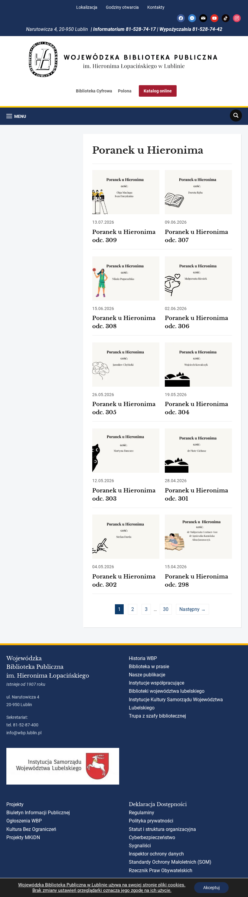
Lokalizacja (86, 7)
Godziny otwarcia (122, 7)
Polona (125, 90)
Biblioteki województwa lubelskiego (166, 691)
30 (165, 609)
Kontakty (156, 7)
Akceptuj (211, 887)
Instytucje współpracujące (156, 683)
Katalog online (158, 90)
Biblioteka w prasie (149, 666)
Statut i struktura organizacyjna (162, 829)
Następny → (192, 609)
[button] (16, 116)
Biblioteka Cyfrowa (94, 90)
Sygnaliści (140, 846)
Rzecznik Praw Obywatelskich (160, 870)
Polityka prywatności (151, 821)
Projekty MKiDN (23, 837)
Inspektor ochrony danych (156, 854)
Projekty (15, 804)
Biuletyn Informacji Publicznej (38, 812)
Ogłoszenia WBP (24, 821)
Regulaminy (141, 812)
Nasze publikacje (147, 675)
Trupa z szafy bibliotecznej (157, 716)
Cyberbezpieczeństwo (152, 837)
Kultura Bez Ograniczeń (31, 829)
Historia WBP (143, 658)
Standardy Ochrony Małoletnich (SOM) (170, 862)
